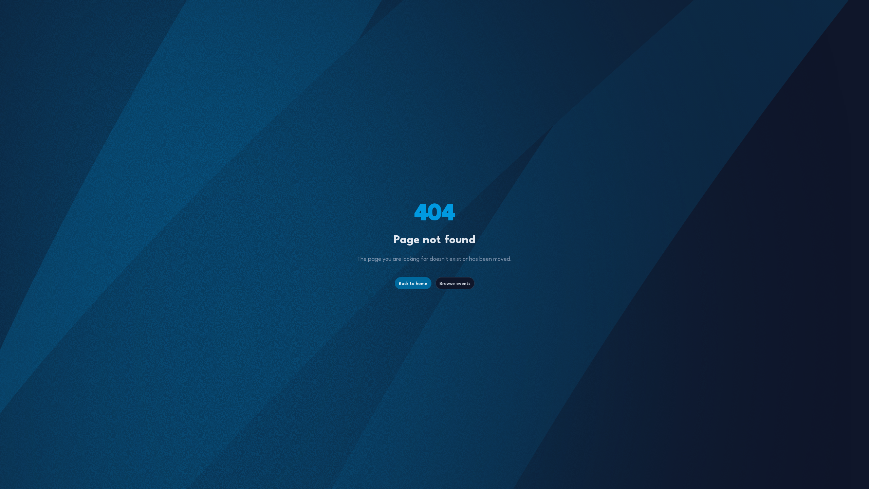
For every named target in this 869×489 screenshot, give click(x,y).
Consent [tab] (332, 196)
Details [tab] (434, 195)
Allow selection (434, 311)
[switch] (396, 282)
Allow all (532, 311)
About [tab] (536, 195)
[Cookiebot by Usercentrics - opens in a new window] (532, 173)
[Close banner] (577, 172)
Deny (337, 311)
